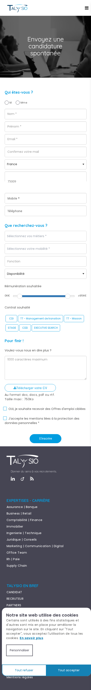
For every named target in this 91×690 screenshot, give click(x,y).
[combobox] (46, 236)
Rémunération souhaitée (23, 286)
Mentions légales (20, 677)
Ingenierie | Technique (24, 533)
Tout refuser (24, 670)
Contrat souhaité (17, 307)
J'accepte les (18, 418)
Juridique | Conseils (22, 539)
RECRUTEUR (15, 599)
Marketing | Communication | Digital (35, 546)
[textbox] (38, 236)
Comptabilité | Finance (25, 520)
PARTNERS (14, 605)
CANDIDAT (14, 592)
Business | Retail (19, 513)
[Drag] (19, 296)
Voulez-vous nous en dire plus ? (28, 350)
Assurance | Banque (22, 507)
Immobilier (15, 526)
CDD (25, 328)
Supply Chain (17, 566)
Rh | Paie (13, 559)
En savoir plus (31, 638)
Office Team (17, 552)
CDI (11, 318)
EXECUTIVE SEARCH (46, 328)
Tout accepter (69, 670)
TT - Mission (74, 318)
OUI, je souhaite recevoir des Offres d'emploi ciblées (46, 409)
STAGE (12, 328)
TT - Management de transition (40, 318)
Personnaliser (19, 650)
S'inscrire (45, 438)
